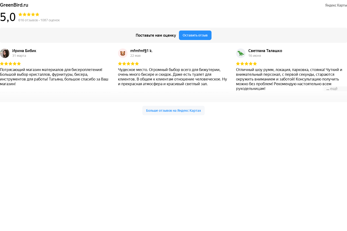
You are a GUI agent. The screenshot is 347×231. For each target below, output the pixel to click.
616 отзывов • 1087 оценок (39, 20)
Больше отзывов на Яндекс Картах (173, 110)
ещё (334, 88)
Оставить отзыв (195, 35)
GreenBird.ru (14, 5)
